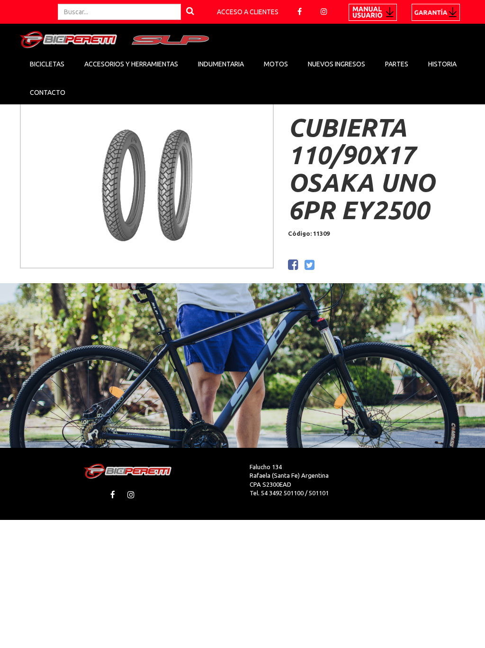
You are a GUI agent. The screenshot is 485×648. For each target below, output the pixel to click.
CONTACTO (47, 92)
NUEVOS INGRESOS (336, 64)
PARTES (396, 64)
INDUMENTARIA (221, 64)
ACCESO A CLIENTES (247, 12)
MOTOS (276, 64)
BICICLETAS (47, 64)
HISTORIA (442, 64)
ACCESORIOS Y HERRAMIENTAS (131, 64)
